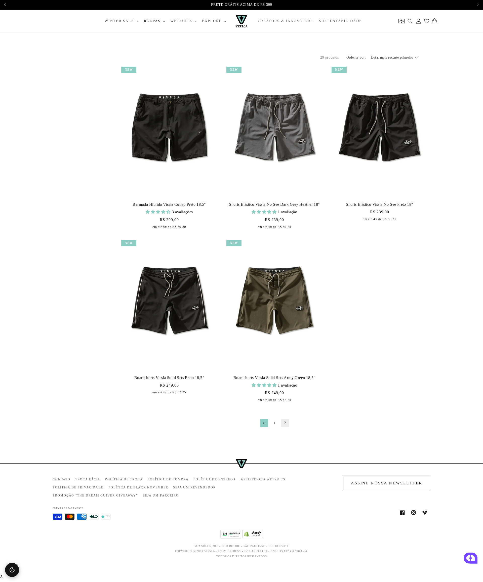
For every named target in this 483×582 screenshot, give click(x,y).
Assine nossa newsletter (386, 483)
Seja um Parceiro (161, 495)
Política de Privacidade (78, 487)
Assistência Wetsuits (263, 479)
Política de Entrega (214, 479)
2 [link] (285, 423)
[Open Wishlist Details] (426, 21)
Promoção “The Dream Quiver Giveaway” (95, 495)
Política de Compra (168, 479)
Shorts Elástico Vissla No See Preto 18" (379, 204)
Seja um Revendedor (194, 487)
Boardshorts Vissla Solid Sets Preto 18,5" (169, 378)
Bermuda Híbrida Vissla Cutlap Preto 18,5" (169, 204)
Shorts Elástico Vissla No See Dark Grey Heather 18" (274, 204)
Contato (61, 479)
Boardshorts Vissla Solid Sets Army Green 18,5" (274, 378)
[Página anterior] (264, 423)
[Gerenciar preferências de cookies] (12, 570)
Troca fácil (87, 479)
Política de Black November (138, 487)
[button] (121, 21)
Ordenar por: (356, 57)
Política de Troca (124, 479)
